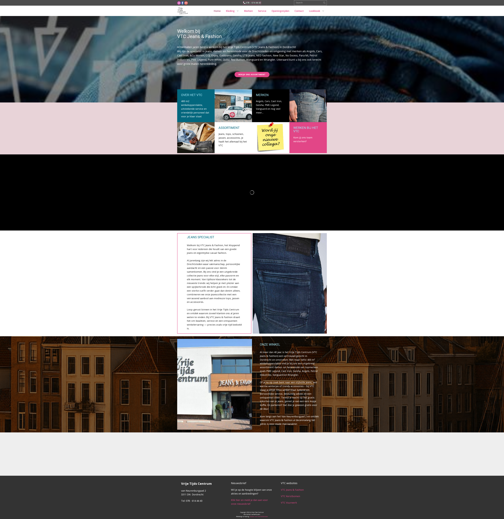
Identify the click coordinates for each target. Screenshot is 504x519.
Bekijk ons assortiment (252, 74)
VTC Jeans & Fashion (292, 489)
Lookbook (314, 10)
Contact (299, 10)
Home (217, 10)
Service (262, 10)
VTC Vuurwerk (289, 502)
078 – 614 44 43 (253, 2)
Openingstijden (280, 10)
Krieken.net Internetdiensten (259, 516)
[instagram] (179, 3)
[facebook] (182, 3)
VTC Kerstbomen (291, 496)
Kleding (230, 10)
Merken (248, 10)
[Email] (186, 3)
